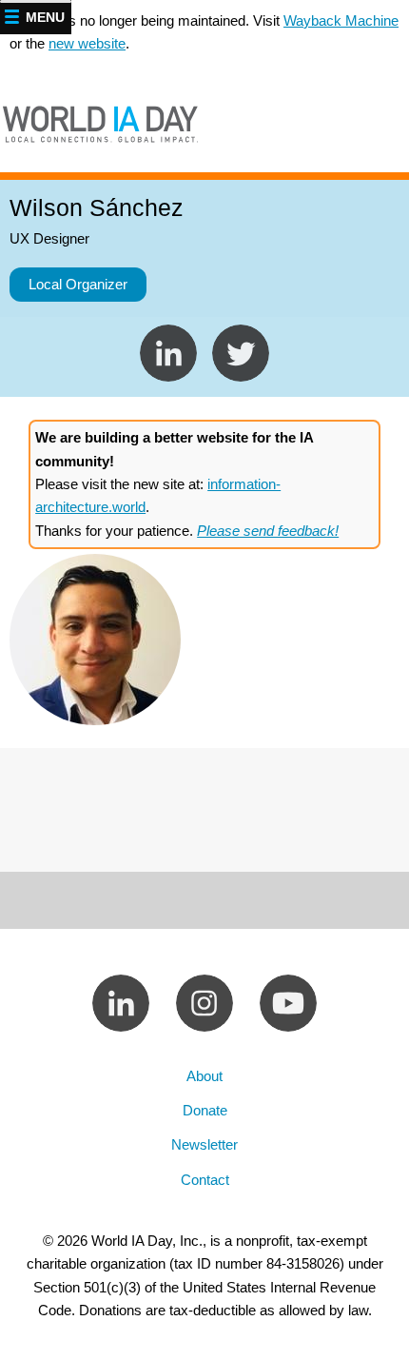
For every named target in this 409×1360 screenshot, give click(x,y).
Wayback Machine (341, 20)
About (204, 1076)
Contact (205, 1180)
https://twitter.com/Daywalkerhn (168, 353)
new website (87, 43)
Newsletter (204, 1144)
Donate (205, 1110)
